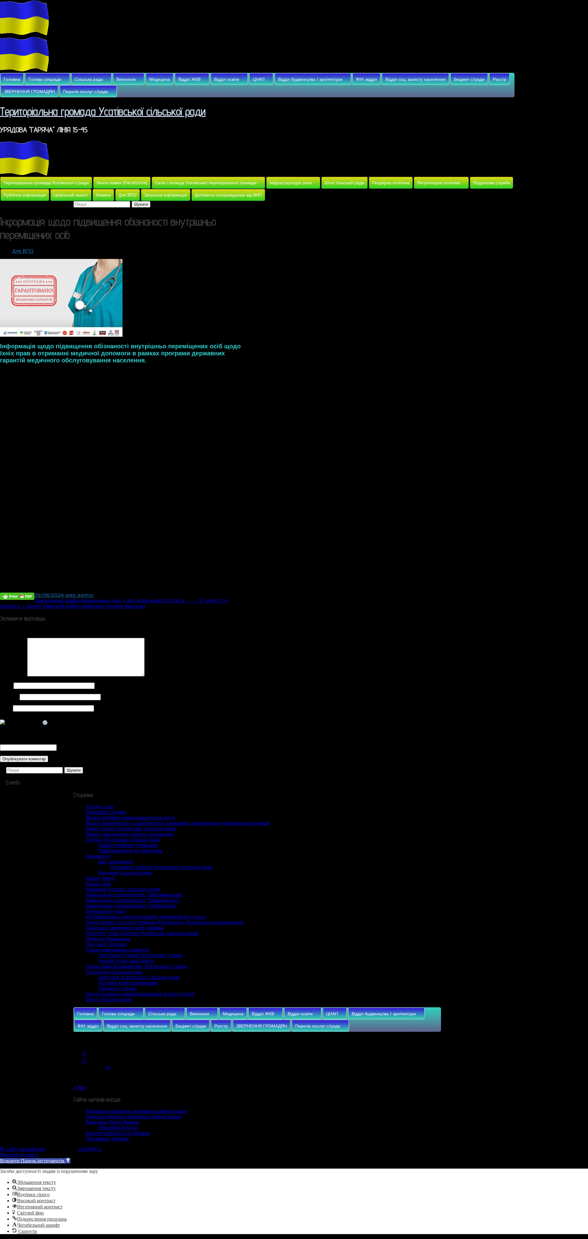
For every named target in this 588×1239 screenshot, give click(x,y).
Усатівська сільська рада (114, 972)
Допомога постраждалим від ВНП (228, 195)
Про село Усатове (106, 944)
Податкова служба (491, 182)
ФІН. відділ (366, 79)
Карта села (98, 884)
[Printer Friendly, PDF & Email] (17, 596)
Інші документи (115, 862)
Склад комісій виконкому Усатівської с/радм (136, 966)
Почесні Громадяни (108, 939)
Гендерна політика (390, 182)
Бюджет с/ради (469, 79)
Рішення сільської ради (125, 873)
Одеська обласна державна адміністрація (134, 1117)
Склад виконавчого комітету (118, 950)
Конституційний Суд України (118, 1133)
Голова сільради (44, 79)
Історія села (99, 807)
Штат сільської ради (344, 182)
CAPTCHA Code (78, 747)
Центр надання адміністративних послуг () (140, 994)
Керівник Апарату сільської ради (123, 889)
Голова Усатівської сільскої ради (123, 840)
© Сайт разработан (22, 1149)
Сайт (5, 708)
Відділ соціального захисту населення (129, 834)
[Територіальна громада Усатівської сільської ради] (24, 33)
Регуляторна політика (438, 182)
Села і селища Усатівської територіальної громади (206, 182)
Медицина (159, 79)
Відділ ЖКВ (189, 79)
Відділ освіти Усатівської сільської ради (131, 829)
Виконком (126, 79)
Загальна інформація (165, 195)
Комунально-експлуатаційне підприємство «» (146, 917)
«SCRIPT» (90, 1149)
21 (108, 1068)
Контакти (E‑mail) (106, 911)
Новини (103, 195)
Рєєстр (499, 79)
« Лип (80, 1088)
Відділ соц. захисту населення (415, 79)
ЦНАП (259, 79)
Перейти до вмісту (19, 1154)
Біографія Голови (106, 812)
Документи (98, 856)
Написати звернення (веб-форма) (125, 928)
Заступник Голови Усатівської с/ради (140, 955)
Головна (12, 79)
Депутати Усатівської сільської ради (139, 977)
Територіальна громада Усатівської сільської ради (102, 111)
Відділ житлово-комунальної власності (130, 818)
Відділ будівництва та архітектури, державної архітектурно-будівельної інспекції (178, 823)
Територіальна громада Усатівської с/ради (46, 182)
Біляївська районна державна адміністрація (136, 1111)
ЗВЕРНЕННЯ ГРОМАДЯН (29, 91)
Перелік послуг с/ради (85, 91)
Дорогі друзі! (100, 878)
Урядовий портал (118, 1128)
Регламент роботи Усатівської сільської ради (161, 867)
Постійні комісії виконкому (128, 983)
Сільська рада (89, 79)
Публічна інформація (25, 195)
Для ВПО (128, 195)
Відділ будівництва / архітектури (310, 79)
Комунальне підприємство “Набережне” (131, 906)
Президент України (107, 1139)
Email (9, 697)
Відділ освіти (226, 79)
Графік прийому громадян (128, 845)
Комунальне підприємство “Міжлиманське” (135, 895)
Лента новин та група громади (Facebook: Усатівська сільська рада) (164, 922)
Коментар (13, 675)
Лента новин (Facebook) (121, 182)
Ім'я (6, 685)
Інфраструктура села (291, 182)
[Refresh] (45, 723)
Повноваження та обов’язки (130, 851)
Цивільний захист (71, 195)
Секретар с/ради (117, 988)
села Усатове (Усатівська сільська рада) (142, 933)
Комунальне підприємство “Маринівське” (133, 900)
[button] (35, 1160)
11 (84, 1061)
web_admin (79, 595)
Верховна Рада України (113, 1122)
